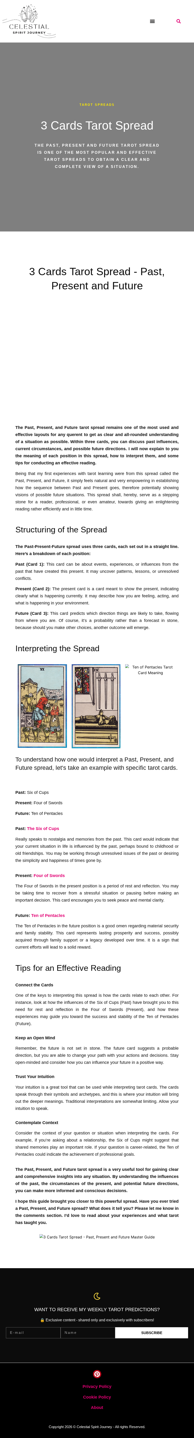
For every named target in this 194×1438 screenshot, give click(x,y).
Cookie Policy (97, 1397)
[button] (152, 21)
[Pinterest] (97, 1374)
